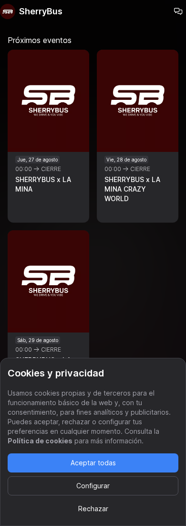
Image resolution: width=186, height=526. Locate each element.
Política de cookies (40, 441)
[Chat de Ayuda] (178, 11)
